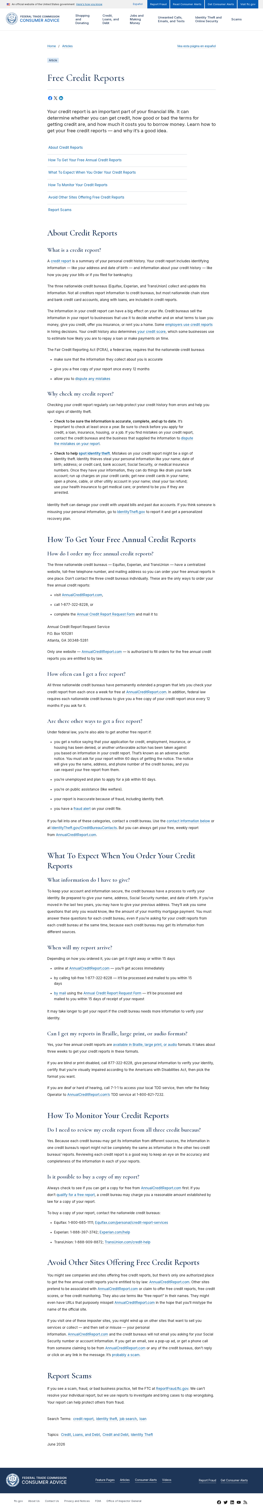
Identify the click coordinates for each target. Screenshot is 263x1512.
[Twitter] (226, 1503)
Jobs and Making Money (136, 19)
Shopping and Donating (82, 19)
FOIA (98, 1501)
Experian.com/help (115, 1232)
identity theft (106, 1419)
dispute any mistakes (92, 379)
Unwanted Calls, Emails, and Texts (171, 19)
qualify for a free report (76, 1195)
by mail (60, 993)
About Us (34, 1501)
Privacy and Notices (77, 1501)
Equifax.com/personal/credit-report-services (131, 1223)
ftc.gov (18, 1501)
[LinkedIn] (232, 1503)
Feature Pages (105, 1480)
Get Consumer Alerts (221, 4)
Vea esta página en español (196, 46)
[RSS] (245, 1503)
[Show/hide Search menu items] (251, 19)
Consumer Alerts (146, 1480)
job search (128, 1419)
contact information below (188, 821)
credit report (61, 261)
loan (143, 1419)
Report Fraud (158, 4)
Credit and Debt (115, 1435)
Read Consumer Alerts (187, 4)
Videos (166, 1480)
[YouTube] (239, 1503)
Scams (236, 19)
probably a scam (126, 1355)
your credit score (151, 332)
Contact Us (52, 1501)
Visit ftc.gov (247, 4)
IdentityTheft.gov (131, 512)
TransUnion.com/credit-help (127, 1242)
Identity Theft (142, 1435)
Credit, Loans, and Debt (110, 19)
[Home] (37, 22)
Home (51, 46)
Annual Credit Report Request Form (106, 614)
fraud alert (82, 809)
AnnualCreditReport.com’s (88, 1095)
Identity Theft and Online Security (208, 19)
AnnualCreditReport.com (82, 595)
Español (138, 4)
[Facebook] (219, 1503)
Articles (67, 46)
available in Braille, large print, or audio (145, 1045)
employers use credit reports (189, 325)
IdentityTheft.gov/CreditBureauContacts (84, 828)
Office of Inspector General (123, 1501)
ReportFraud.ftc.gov (172, 1389)
